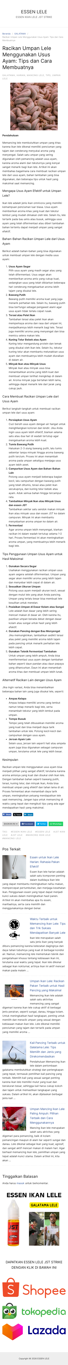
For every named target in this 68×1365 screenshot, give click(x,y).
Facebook (28, 824)
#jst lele (17, 835)
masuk (20, 1183)
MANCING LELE (35, 75)
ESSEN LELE (34, 11)
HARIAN (21, 75)
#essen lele (42, 831)
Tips (48, 75)
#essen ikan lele (21, 831)
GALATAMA (20, 33)
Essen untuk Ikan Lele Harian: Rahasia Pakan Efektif (45, 862)
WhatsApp (57, 824)
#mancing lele (11, 838)
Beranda (6, 33)
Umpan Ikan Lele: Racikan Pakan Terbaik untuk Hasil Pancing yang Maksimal (47, 985)
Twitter (42, 824)
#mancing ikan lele (38, 835)
